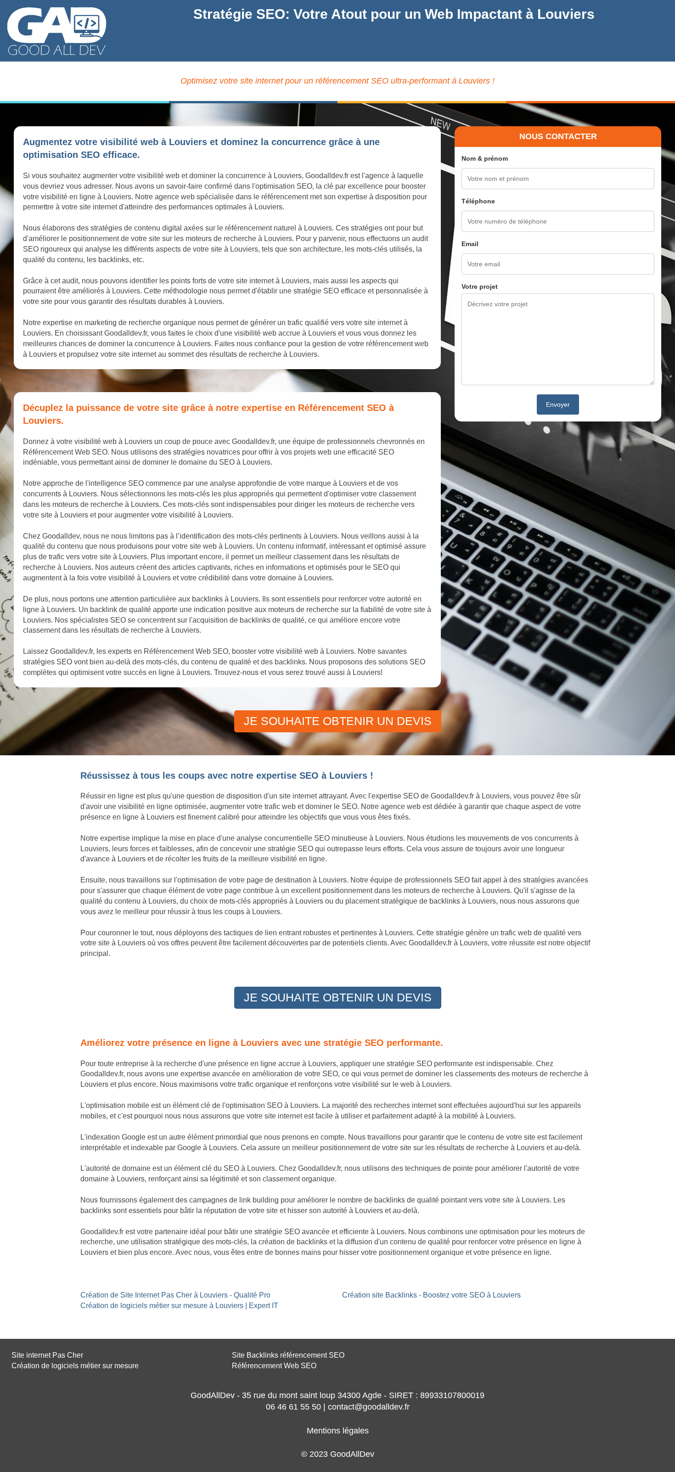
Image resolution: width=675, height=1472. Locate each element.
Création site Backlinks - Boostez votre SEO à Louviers (431, 1295)
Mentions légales (338, 1430)
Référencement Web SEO (274, 1366)
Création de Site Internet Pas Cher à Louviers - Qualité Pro (175, 1295)
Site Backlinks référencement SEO (288, 1355)
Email (469, 243)
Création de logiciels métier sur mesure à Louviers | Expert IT (179, 1305)
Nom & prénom (484, 158)
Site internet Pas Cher (47, 1355)
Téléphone (478, 201)
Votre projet (479, 286)
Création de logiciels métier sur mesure (75, 1366)
